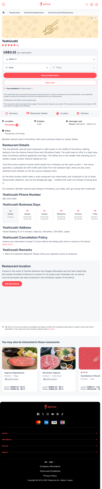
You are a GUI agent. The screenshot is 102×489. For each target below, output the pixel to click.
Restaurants (14, 13)
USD (51, 462)
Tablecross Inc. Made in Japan (60, 480)
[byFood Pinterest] (57, 414)
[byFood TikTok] (62, 414)
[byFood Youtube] (52, 414)
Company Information (50, 466)
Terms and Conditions (50, 471)
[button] (95, 18)
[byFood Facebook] (38, 414)
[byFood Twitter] (43, 414)
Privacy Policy (50, 476)
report (52, 329)
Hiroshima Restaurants (34, 13)
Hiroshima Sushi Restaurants (60, 13)
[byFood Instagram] (47, 414)
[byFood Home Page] (45, 4)
